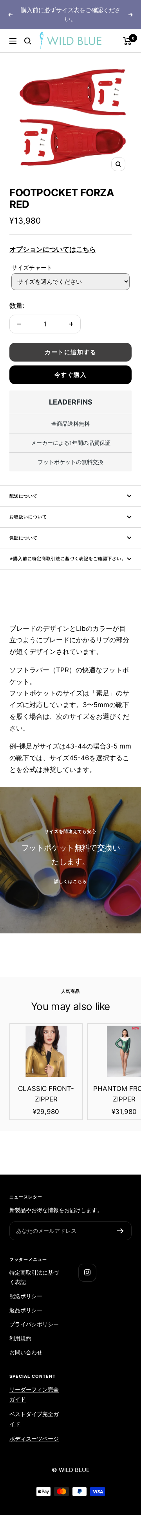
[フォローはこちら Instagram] (87, 1272)
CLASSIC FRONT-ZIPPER (46, 1094)
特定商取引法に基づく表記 (34, 1277)
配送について (23, 496)
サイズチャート (31, 267)
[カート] (127, 41)
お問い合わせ (25, 1352)
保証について (23, 538)
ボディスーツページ (34, 1438)
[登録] (120, 1231)
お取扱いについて (28, 516)
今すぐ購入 (70, 374)
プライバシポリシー (34, 1324)
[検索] (27, 41)
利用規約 (20, 1338)
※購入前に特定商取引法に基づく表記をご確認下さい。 (67, 558)
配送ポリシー (25, 1296)
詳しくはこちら (70, 881)
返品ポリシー (25, 1310)
